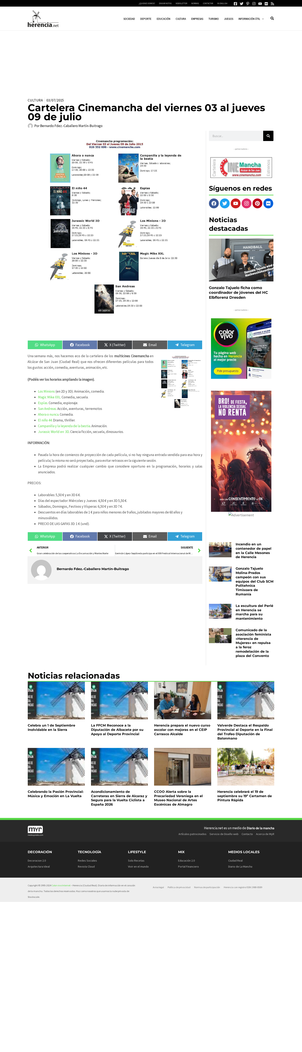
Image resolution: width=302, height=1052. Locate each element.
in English (222, 3)
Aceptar (187, 1045)
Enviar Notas (165, 3)
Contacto (247, 834)
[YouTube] (260, 4)
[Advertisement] (151, 61)
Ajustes (239, 1045)
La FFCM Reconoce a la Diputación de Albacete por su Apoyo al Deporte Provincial (117, 729)
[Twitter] (241, 4)
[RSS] (272, 4)
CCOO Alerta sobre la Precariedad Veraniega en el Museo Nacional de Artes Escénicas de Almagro (178, 798)
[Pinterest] (248, 4)
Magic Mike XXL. (49, 397)
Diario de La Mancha (240, 866)
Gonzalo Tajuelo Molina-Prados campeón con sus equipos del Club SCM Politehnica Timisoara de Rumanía (254, 581)
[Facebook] (235, 4)
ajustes (160, 1047)
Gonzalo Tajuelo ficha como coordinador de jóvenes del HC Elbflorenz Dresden (238, 293)
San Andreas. (47, 408)
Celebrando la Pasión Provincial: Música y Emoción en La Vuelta (55, 794)
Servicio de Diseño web (224, 834)
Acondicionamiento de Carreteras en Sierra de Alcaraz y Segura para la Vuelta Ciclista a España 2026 (119, 798)
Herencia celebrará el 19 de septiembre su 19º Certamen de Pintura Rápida (244, 796)
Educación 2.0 (186, 860)
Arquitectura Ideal (39, 866)
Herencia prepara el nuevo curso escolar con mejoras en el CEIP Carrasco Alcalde (182, 729)
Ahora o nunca (48, 414)
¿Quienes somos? (147, 3)
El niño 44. (45, 420)
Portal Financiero (188, 866)
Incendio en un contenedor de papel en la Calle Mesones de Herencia (253, 550)
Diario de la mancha (260, 828)
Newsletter (181, 3)
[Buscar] (268, 136)
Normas (195, 3)
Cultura (35, 100)
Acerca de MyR (265, 834)
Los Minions (46, 391)
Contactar (208, 3)
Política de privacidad (179, 887)
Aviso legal (158, 887)
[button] (262, 18)
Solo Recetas (136, 860)
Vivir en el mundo (138, 866)
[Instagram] (254, 4)
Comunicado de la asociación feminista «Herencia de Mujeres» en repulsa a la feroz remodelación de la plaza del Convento (253, 643)
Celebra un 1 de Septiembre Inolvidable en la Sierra (51, 727)
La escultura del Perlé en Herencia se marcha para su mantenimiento (254, 612)
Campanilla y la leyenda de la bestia (64, 426)
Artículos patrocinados (192, 834)
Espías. (43, 403)
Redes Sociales (87, 860)
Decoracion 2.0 (37, 860)
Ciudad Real (235, 860)
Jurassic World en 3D (53, 431)
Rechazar (213, 1045)
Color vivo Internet (61, 885)
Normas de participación (207, 887)
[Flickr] (266, 4)
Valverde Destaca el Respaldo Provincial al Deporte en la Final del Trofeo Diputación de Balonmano (245, 731)
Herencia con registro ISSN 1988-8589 (243, 887)
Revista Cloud (86, 866)
